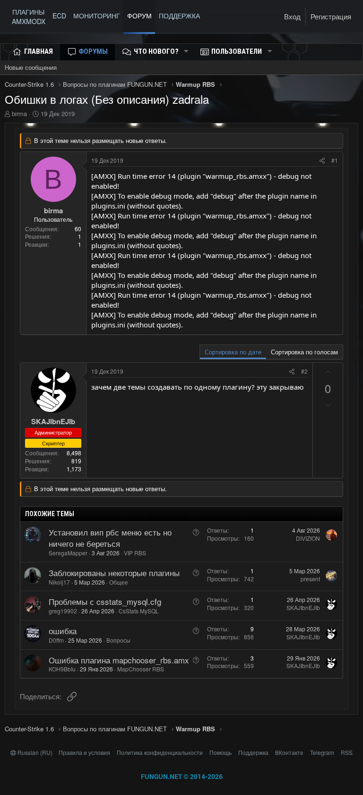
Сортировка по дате (233, 351)
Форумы (93, 51)
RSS (347, 752)
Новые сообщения (31, 67)
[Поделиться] (322, 160)
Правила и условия (84, 752)
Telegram (322, 752)
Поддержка (253, 752)
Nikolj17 (59, 582)
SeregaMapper (68, 553)
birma (19, 113)
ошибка (63, 630)
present (310, 579)
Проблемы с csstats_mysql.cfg (105, 601)
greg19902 (63, 611)
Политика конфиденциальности (160, 752)
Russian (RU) (35, 752)
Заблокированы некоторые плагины (114, 572)
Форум (139, 15)
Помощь (220, 752)
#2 (304, 371)
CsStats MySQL (139, 611)
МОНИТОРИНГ (96, 15)
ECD (59, 15)
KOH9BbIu (62, 669)
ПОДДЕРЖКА (181, 15)
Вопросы (118, 640)
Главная (38, 51)
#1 (334, 160)
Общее (118, 582)
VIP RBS (135, 553)
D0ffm (56, 640)
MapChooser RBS (140, 669)
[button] (186, 51)
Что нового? (156, 51)
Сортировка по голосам (304, 351)
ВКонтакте (289, 752)
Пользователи (236, 51)
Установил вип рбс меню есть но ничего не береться (110, 537)
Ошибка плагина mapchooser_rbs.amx (119, 660)
